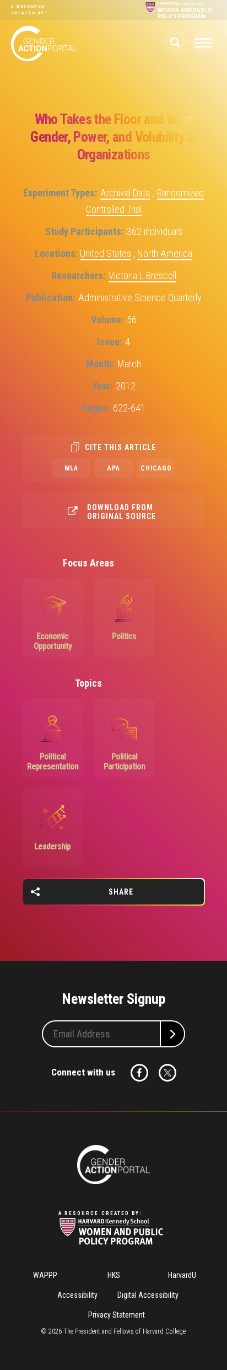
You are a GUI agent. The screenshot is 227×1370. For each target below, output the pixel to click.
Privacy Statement (116, 1314)
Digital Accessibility (148, 1295)
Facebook (139, 1073)
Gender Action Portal (44, 43)
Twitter (167, 1073)
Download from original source (121, 512)
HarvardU (182, 1275)
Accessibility (77, 1295)
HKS (113, 1275)
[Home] (113, 1164)
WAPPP (45, 1275)
